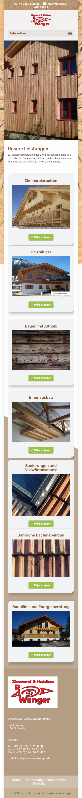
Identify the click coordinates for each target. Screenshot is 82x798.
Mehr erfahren (42, 237)
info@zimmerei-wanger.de (33, 758)
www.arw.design (60, 793)
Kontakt (39, 783)
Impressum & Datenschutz (46, 780)
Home (16, 780)
